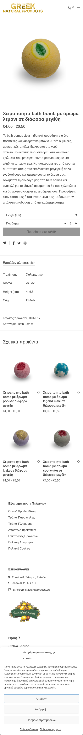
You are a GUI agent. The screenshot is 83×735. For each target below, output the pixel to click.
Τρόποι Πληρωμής (20, 523)
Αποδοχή (41, 698)
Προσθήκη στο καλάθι (42, 231)
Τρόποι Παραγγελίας (21, 517)
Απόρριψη (41, 709)
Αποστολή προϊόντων (22, 529)
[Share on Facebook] (13, 243)
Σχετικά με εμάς (18, 646)
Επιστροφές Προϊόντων (23, 536)
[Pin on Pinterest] (25, 243)
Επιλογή (6, 410)
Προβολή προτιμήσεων (41, 720)
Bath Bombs (26, 323)
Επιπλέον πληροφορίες (19, 262)
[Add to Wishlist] (6, 243)
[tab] (41, 263)
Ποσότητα (12, 223)
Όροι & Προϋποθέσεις (22, 511)
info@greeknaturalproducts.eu (31, 589)
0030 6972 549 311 (24, 583)
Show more (21, 410)
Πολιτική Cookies (29, 729)
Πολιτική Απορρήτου (50, 729)
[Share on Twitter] (19, 243)
